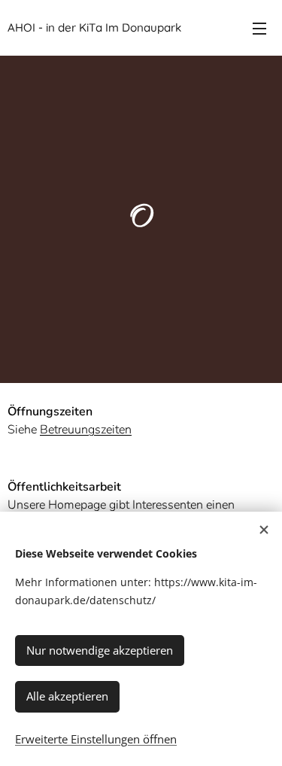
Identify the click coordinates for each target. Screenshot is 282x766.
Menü (259, 28)
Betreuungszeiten (86, 429)
